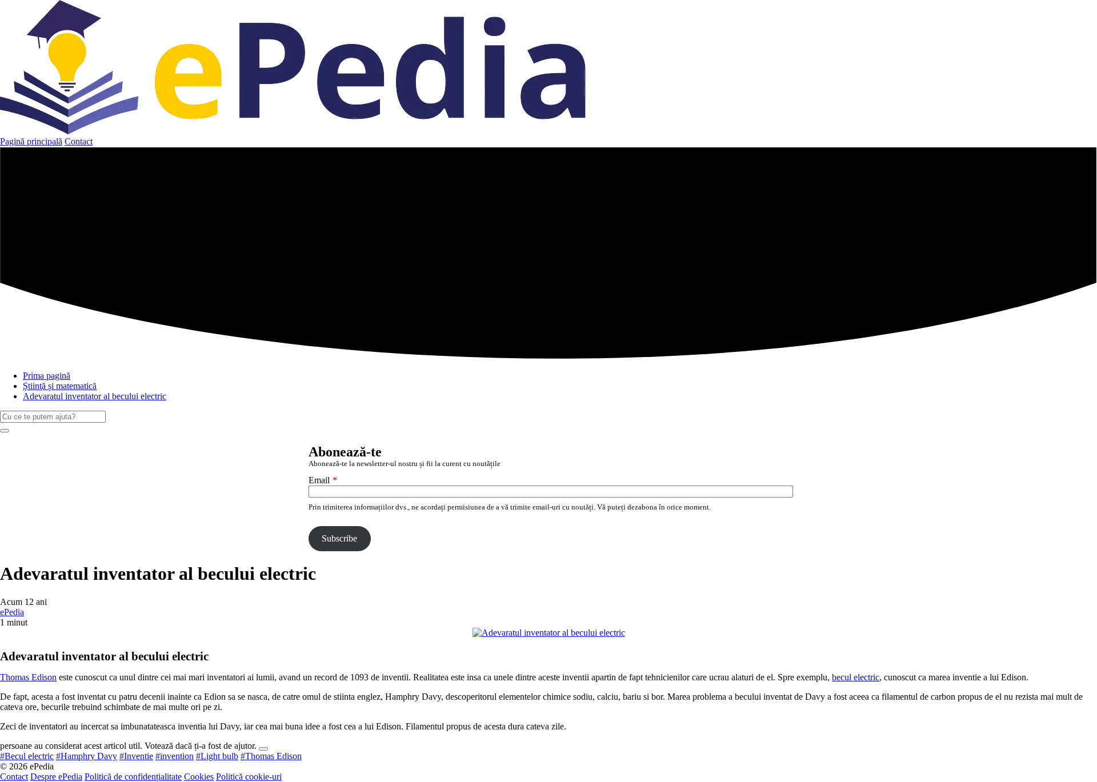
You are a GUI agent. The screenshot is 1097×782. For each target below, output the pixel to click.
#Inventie (136, 756)
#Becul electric (27, 756)
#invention (174, 756)
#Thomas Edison (271, 756)
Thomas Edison (28, 677)
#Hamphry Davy (86, 756)
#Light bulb (217, 756)
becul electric (855, 677)
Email (319, 480)
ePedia (12, 612)
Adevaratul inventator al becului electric (94, 396)
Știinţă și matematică (60, 386)
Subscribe (339, 538)
